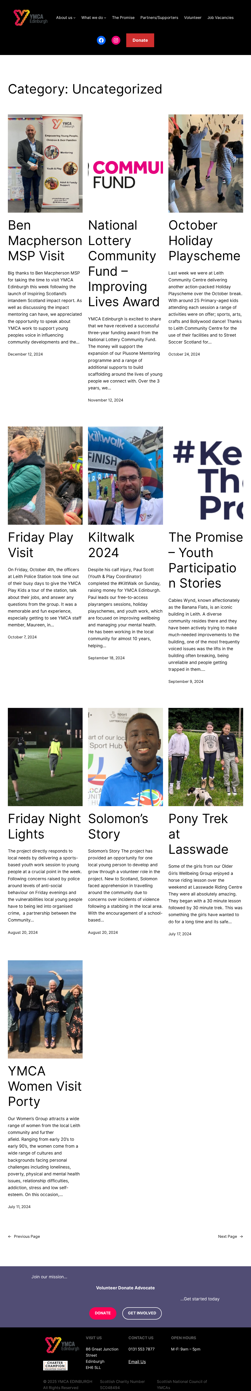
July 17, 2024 (179, 934)
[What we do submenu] (105, 17)
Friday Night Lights (44, 826)
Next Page (230, 1236)
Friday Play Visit (41, 545)
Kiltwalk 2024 (111, 545)
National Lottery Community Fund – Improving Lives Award (124, 263)
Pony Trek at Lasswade (198, 834)
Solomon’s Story (118, 826)
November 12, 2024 (105, 400)
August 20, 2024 (23, 932)
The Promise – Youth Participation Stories (205, 560)
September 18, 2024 (106, 658)
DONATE (103, 1313)
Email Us (137, 1361)
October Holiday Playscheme (204, 240)
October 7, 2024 (22, 637)
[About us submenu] (74, 17)
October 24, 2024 (184, 354)
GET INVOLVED (142, 1313)
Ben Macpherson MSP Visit (45, 240)
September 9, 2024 (185, 681)
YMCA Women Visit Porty (45, 1086)
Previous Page (24, 1236)
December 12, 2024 (25, 354)
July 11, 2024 (19, 1206)
